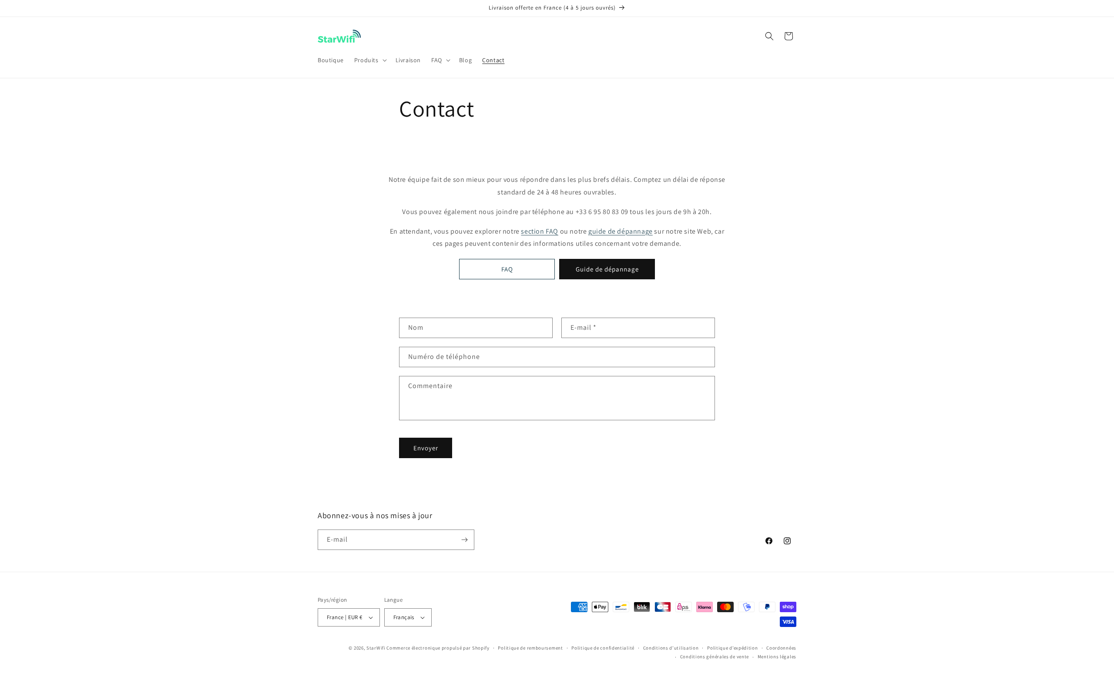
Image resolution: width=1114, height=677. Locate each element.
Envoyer (425, 448)
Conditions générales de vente (714, 657)
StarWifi (376, 648)
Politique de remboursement (530, 648)
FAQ (507, 269)
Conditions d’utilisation (671, 648)
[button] (369, 60)
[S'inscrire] (464, 540)
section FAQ (539, 231)
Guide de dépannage (607, 269)
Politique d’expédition (732, 648)
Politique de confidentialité (602, 648)
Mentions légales (777, 657)
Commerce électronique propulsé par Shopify (437, 648)
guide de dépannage (620, 231)
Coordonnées (781, 648)
